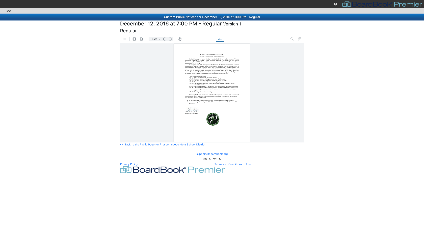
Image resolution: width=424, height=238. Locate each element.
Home (8, 10)
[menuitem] (335, 4)
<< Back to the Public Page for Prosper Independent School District (162, 144)
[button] (335, 4)
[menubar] (212, 4)
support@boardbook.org (212, 154)
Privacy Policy (129, 164)
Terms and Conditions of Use (232, 164)
